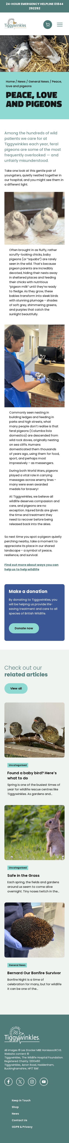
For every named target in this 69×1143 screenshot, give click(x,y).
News (15, 1113)
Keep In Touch (21, 1100)
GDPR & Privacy (22, 1127)
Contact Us (19, 1120)
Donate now (24, 628)
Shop (15, 1107)
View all (16, 688)
